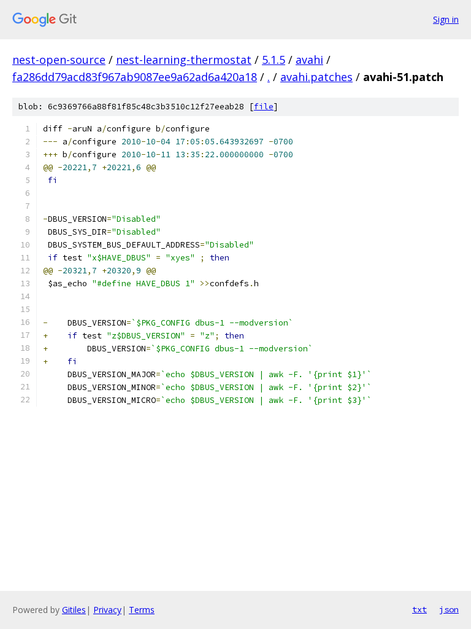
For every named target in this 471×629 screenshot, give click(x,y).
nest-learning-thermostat (183, 59)
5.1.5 (273, 59)
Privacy (107, 609)
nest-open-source (58, 59)
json (449, 609)
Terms (142, 609)
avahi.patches (316, 76)
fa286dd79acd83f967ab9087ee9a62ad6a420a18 (134, 76)
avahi (309, 59)
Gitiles (74, 609)
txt (419, 609)
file (264, 106)
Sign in (446, 19)
